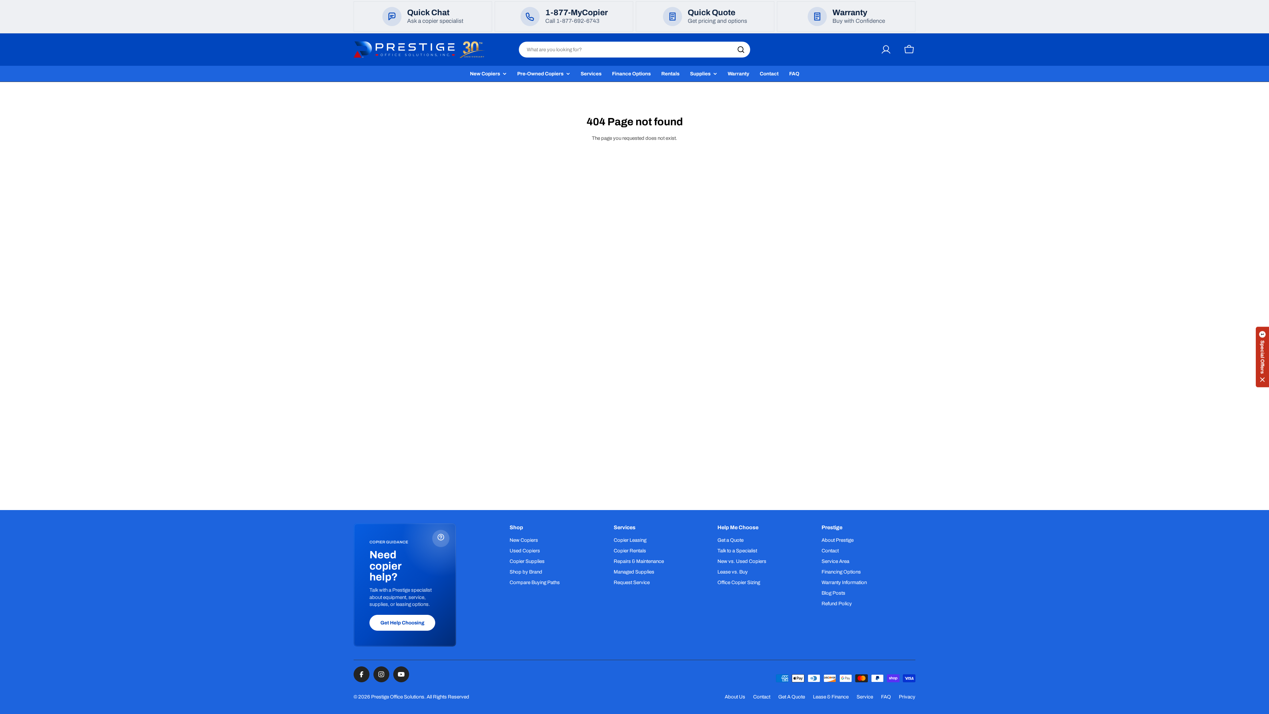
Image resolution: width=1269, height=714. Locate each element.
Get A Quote (791, 696)
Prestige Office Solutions (397, 696)
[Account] (886, 49)
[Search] (741, 50)
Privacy (907, 696)
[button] (1262, 357)
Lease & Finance (831, 696)
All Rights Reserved (448, 696)
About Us (735, 696)
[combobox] (634, 50)
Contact (761, 696)
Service (865, 696)
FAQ (886, 696)
